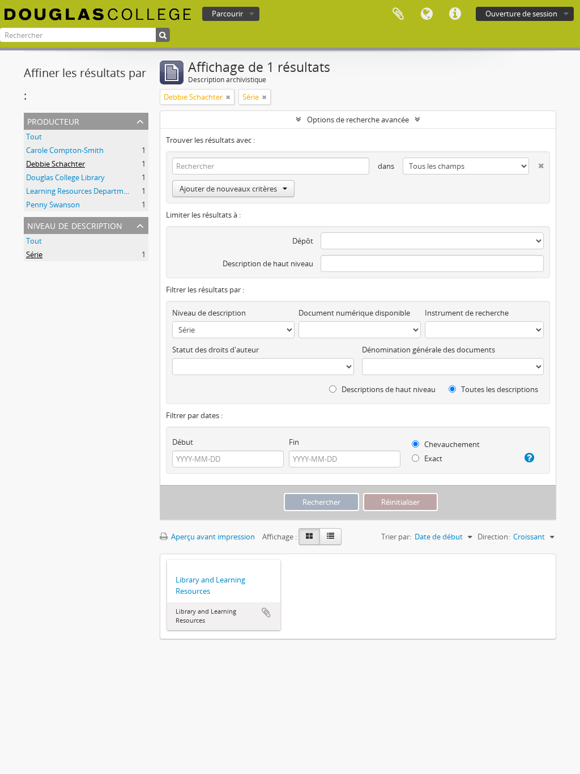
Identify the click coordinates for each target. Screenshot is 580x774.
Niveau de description (74, 224)
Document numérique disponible (354, 313)
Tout (34, 136)
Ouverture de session (521, 13)
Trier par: (396, 536)
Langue (426, 14)
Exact (432, 458)
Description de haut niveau (268, 263)
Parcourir (227, 13)
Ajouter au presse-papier (266, 612)
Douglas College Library (65, 177)
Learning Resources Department (80, 191)
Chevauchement (451, 444)
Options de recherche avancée (358, 119)
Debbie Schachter (55, 164)
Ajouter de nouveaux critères (228, 189)
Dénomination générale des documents (428, 350)
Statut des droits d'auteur (215, 350)
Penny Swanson (53, 204)
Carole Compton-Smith (65, 150)
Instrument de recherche (467, 313)
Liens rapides (455, 14)
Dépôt (302, 241)
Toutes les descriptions (498, 389)
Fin (294, 442)
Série (34, 254)
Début (182, 442)
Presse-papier (398, 14)
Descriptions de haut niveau (388, 389)
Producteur (53, 120)
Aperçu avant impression (212, 536)
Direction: (493, 536)
